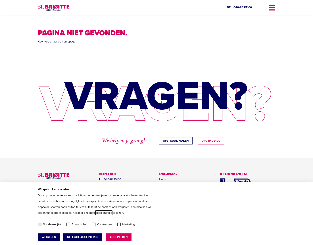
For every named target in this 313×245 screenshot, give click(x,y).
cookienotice (104, 213)
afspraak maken (176, 141)
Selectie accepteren (83, 237)
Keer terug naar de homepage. (57, 41)
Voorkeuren (104, 224)
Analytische (79, 224)
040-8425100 (211, 141)
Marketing (128, 224)
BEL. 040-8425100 (239, 7)
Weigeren (49, 237)
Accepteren (119, 237)
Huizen (163, 179)
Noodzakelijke (52, 224)
